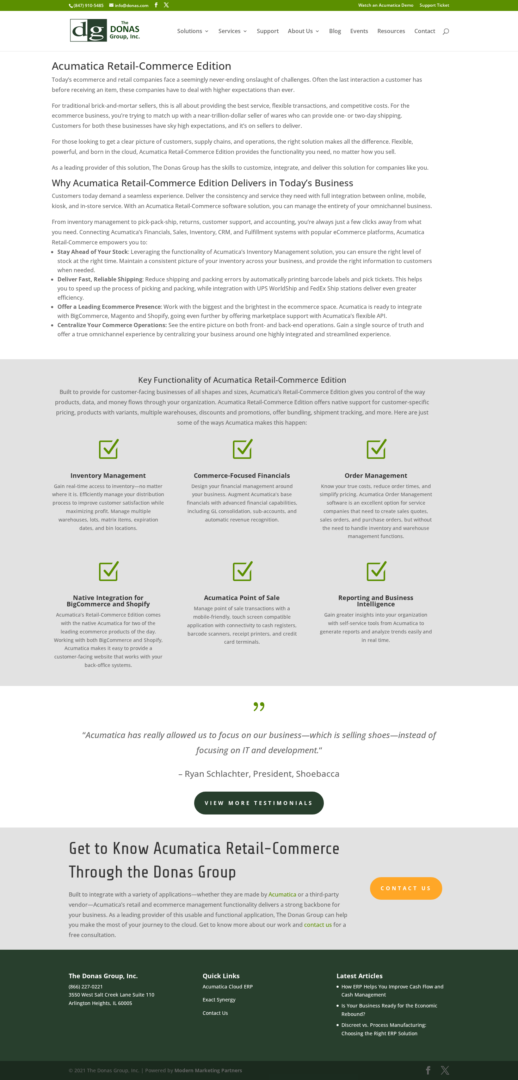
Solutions (189, 32)
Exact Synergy (219, 999)
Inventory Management (108, 475)
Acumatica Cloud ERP (228, 986)
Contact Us (406, 888)
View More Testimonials (259, 802)
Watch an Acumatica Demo (385, 5)
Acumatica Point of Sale (242, 597)
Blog (335, 32)
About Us (300, 32)
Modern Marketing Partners (208, 1070)
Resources (391, 32)
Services (229, 32)
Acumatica (282, 894)
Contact (424, 32)
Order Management (376, 475)
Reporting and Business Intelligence (375, 600)
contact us (318, 925)
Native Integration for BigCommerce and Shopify (108, 600)
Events (359, 32)
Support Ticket (434, 5)
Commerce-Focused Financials (242, 475)
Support (268, 32)
